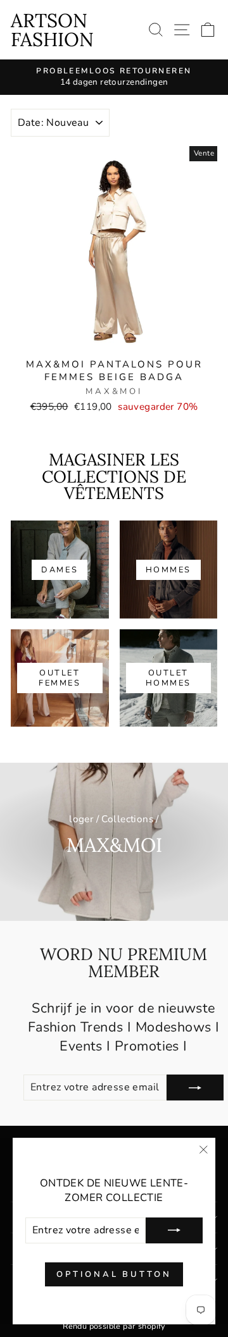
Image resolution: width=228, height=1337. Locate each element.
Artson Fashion (52, 29)
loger (81, 819)
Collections (127, 819)
